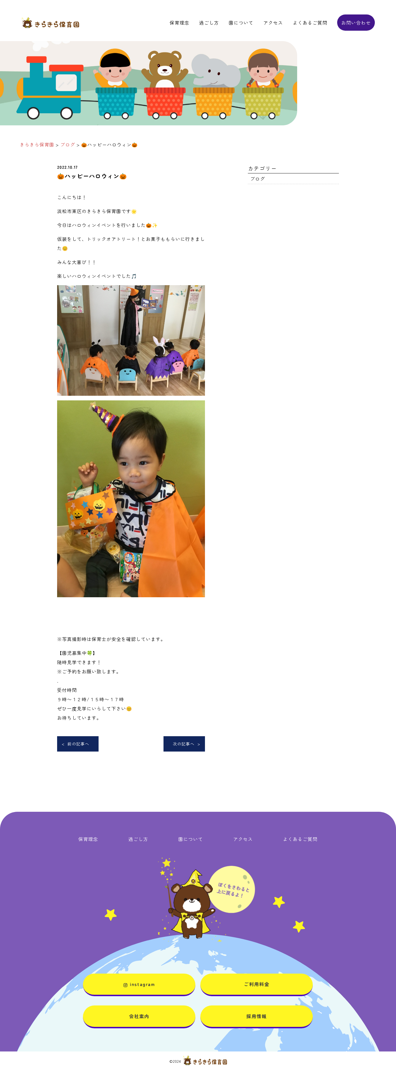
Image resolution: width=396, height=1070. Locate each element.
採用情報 (256, 1016)
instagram (142, 984)
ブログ (257, 178)
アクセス (273, 22)
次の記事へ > (186, 744)
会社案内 (139, 1016)
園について (241, 22)
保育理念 (179, 22)
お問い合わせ (356, 22)
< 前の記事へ (75, 744)
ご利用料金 (256, 984)
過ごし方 (209, 22)
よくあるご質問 (310, 22)
